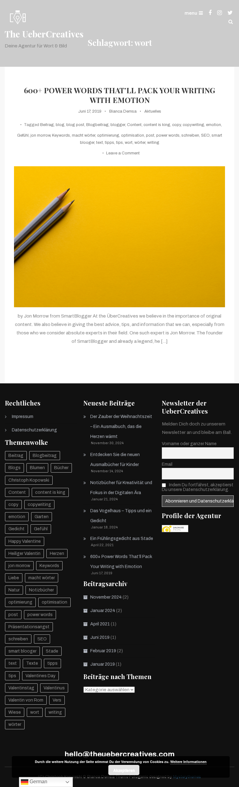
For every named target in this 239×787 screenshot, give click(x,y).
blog (60, 125)
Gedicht (16, 529)
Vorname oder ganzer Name (189, 443)
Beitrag (47, 125)
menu (191, 13)
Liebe (13, 578)
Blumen (37, 467)
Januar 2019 (102, 664)
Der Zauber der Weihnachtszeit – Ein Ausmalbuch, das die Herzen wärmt (121, 426)
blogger (117, 125)
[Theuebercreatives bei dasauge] (175, 528)
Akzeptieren (124, 770)
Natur (14, 590)
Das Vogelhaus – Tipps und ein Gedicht (121, 515)
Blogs (14, 467)
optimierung (108, 135)
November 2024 (106, 597)
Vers (57, 700)
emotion (213, 125)
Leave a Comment (123, 153)
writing (153, 142)
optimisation (132, 135)
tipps (109, 142)
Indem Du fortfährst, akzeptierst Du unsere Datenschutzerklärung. (197, 487)
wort (129, 142)
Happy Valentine (24, 541)
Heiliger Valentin (24, 553)
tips (119, 142)
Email (167, 464)
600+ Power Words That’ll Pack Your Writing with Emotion (119, 95)
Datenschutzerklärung (34, 430)
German (37, 781)
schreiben (190, 135)
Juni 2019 (100, 637)
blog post (75, 125)
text (99, 142)
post (150, 135)
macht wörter (83, 135)
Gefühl (23, 135)
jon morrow (40, 135)
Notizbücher (41, 590)
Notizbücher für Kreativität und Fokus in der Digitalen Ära (121, 487)
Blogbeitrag (97, 125)
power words (168, 135)
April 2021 (100, 624)
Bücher (61, 467)
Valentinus (54, 688)
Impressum (22, 416)
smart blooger (22, 651)
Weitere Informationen (188, 761)
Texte (32, 663)
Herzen (57, 553)
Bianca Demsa (123, 111)
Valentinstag (21, 688)
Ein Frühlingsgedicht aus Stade (121, 538)
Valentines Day (40, 675)
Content (134, 125)
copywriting (193, 125)
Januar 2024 (102, 610)
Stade (52, 651)
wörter (139, 142)
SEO (205, 135)
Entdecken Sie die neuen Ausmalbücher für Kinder (115, 459)
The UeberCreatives (44, 34)
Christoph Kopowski (28, 480)
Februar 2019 (103, 651)
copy (176, 125)
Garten (42, 516)
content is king (156, 125)
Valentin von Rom (25, 700)
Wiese (14, 712)
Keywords (61, 135)
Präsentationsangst (28, 626)
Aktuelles (152, 111)
